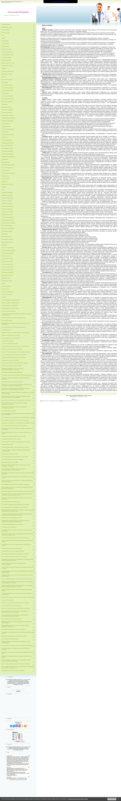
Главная (2, 2)
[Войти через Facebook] (16, 726)
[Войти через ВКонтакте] (14, 726)
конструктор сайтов (79, 396)
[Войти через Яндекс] (19, 726)
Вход (10, 2)
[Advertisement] (18, 706)
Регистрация (7, 2)
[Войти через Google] (22, 726)
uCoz (86, 396)
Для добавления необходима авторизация (18, 779)
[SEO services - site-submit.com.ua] (50, 400)
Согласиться (111, 798)
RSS (22, 1)
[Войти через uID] (11, 726)
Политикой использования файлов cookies (78, 799)
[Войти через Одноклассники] (25, 726)
